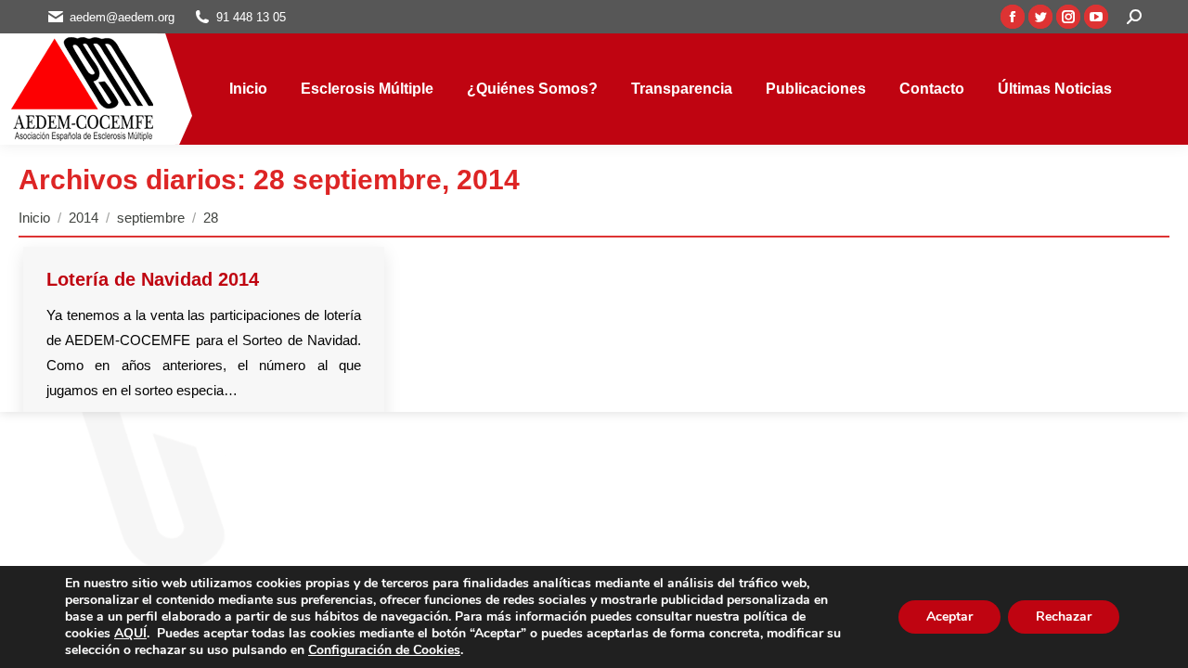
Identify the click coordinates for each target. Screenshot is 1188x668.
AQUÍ (130, 633)
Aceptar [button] (949, 616)
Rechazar (1063, 616)
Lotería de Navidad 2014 (152, 279)
